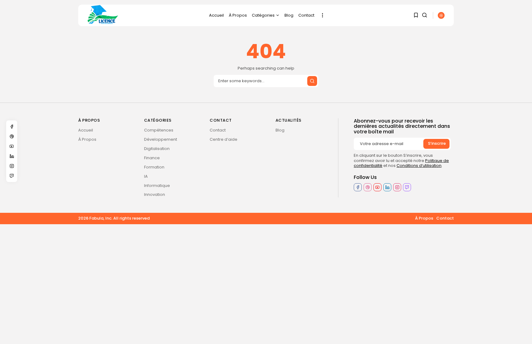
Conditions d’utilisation (419, 165)
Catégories (263, 15)
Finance (152, 158)
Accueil (216, 15)
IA (146, 176)
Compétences (158, 130)
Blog (288, 15)
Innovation (154, 194)
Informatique (157, 185)
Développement (160, 139)
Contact (306, 15)
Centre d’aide (223, 139)
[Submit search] (312, 81)
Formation (154, 167)
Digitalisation (157, 149)
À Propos (238, 15)
